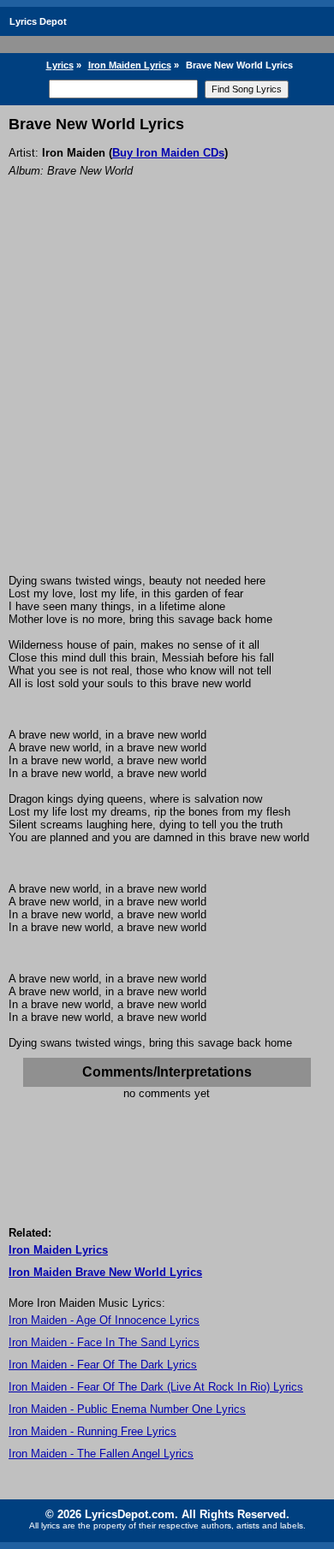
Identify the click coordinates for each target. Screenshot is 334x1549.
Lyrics (60, 65)
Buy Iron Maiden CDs (168, 152)
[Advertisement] (167, 399)
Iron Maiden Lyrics (129, 65)
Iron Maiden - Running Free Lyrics (92, 1431)
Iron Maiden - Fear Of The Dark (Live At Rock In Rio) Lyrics (156, 1386)
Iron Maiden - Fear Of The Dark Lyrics (103, 1364)
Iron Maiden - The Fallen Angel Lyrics (101, 1453)
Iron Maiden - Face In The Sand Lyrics (104, 1342)
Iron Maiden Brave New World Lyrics (105, 1272)
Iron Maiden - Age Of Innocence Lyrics (104, 1320)
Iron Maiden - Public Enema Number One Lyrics (127, 1409)
